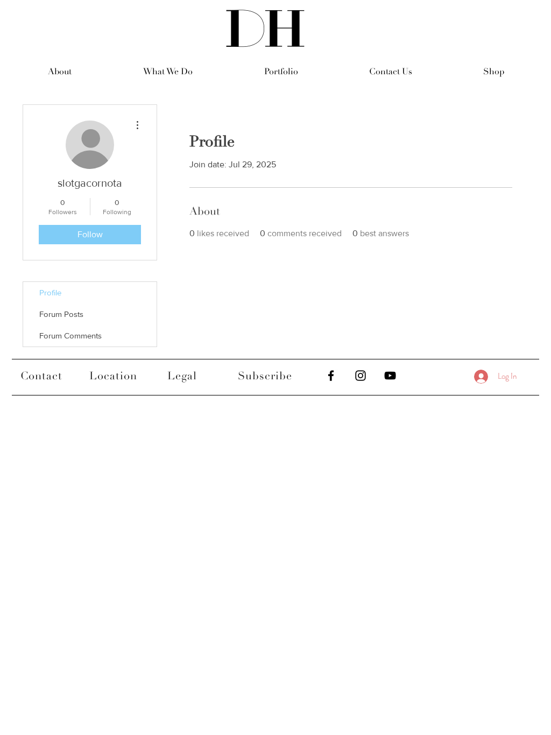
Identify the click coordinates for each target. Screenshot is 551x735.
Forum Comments (70, 335)
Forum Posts (61, 314)
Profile (50, 292)
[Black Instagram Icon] (361, 376)
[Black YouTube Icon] (390, 376)
